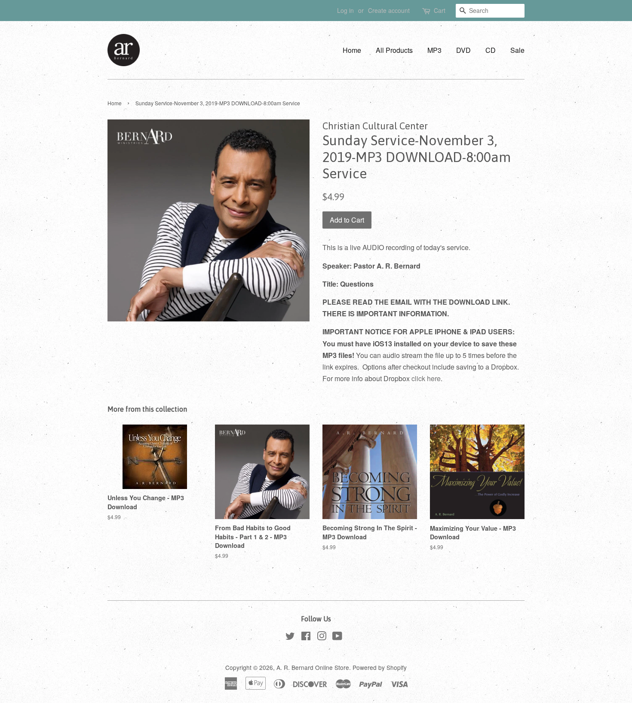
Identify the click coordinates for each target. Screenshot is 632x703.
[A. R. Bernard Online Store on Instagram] (321, 637)
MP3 (434, 50)
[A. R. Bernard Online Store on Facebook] (306, 637)
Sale (517, 50)
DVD (463, 50)
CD (490, 50)
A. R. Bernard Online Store (312, 667)
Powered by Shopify (380, 667)
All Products (394, 50)
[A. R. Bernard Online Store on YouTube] (337, 637)
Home (352, 50)
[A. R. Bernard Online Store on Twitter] (290, 637)
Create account (389, 10)
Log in (345, 10)
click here (426, 378)
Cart (439, 10)
